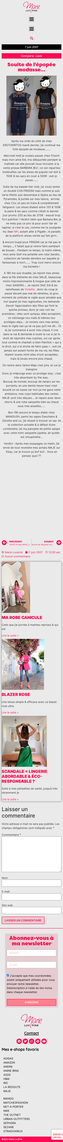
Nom (5, 878)
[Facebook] (19, 1041)
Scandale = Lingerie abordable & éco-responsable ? (24, 776)
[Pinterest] (37, 1041)
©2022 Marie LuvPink (12, 1139)
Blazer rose (16, 694)
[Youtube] (44, 1041)
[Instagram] (31, 1041)
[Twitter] (25, 1041)
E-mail (6, 891)
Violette (30, 289)
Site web (7, 905)
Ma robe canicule (22, 617)
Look (39, 56)
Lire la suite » (10, 635)
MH (16, 231)
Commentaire (11, 834)
